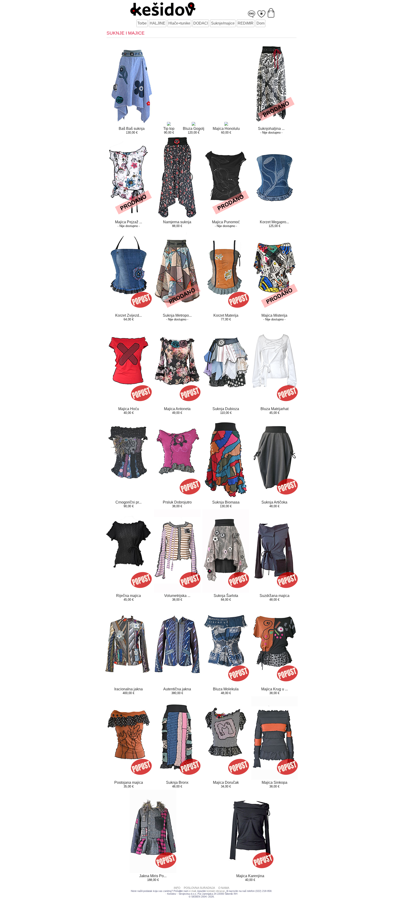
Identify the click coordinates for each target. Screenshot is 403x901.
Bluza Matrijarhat (274, 409)
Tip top (168, 129)
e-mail (192, 891)
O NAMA (223, 888)
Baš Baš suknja (132, 129)
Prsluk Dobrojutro (177, 502)
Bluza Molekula (226, 689)
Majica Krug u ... (274, 689)
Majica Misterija (274, 315)
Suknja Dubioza (225, 409)
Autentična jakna (177, 689)
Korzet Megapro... (274, 222)
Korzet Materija (225, 315)
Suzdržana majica (274, 596)
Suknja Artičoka (274, 502)
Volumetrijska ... (177, 596)
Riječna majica (128, 596)
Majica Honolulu (226, 129)
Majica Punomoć (226, 222)
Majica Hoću (128, 409)
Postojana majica (128, 782)
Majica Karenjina (250, 876)
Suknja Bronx (177, 782)
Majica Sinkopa (274, 782)
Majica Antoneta (177, 409)
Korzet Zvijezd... (128, 315)
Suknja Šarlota (226, 596)
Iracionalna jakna (128, 689)
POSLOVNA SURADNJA (199, 888)
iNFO (177, 888)
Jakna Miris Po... (153, 876)
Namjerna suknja (177, 222)
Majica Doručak (226, 782)
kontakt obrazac (216, 891)
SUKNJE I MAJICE (126, 33)
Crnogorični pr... (128, 502)
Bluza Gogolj (193, 129)
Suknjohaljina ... (271, 129)
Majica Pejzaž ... (128, 222)
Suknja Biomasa (226, 502)
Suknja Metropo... (177, 315)
